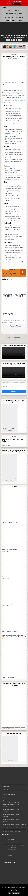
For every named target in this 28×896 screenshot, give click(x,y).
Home (9, 10)
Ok (9, 893)
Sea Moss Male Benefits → (14, 337)
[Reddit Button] (14, 40)
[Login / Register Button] (19, 40)
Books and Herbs (6, 786)
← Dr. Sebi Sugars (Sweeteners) (14, 340)
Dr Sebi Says (13, 841)
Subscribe (14, 391)
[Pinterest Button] (9, 40)
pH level (23, 92)
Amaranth (16, 108)
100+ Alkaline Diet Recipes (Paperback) (12, 828)
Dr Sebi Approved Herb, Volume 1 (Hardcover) (14, 824)
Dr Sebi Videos (16, 10)
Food (20, 13)
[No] (26, 890)
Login (20, 20)
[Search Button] (21, 40)
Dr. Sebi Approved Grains (14, 56)
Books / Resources (9, 17)
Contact (14, 20)
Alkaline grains (10, 320)
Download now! (17, 3)
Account (4, 797)
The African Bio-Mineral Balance (14, 36)
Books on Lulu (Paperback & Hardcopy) (11, 802)
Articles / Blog (20, 17)
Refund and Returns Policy (8, 794)
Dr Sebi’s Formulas (11, 13)
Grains (15, 54)
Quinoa (16, 168)
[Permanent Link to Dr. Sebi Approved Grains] (14, 70)
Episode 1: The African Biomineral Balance (12, 444)
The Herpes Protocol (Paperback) (11, 831)
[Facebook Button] (7, 40)
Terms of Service (6, 791)
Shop (7, 20)
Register (4, 800)
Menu (4, 7)
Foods (12, 54)
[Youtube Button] (12, 40)
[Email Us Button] (16, 40)
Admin (9, 58)
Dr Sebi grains (18, 320)
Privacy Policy (5, 789)
